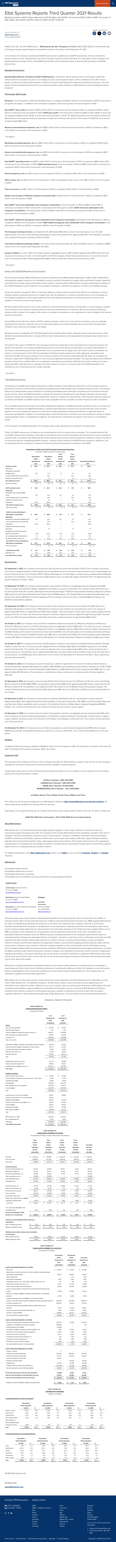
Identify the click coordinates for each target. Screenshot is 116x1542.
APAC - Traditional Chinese (41, 1508)
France (34, 1524)
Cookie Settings (63, 1538)
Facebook (86, 853)
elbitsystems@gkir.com (44, 911)
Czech (34, 1517)
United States (92, 1519)
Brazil (34, 1512)
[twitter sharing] (99, 34)
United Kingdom (92, 1517)
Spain (89, 1512)
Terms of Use (9, 1538)
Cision (104, 1538)
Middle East (64, 1517)
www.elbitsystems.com (14, 1487)
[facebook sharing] (94, 33)
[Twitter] (6, 1513)
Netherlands (64, 1521)
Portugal (90, 1505)
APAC (34, 1505)
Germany (35, 1526)
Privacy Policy (21, 1538)
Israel (61, 1510)
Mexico (62, 1515)
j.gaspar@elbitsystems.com (13, 892)
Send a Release (102, 3)
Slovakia (90, 1510)
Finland (34, 1521)
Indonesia (63, 1508)
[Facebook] (8, 1513)
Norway (62, 1524)
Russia (89, 1508)
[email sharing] (109, 33)
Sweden (90, 1515)
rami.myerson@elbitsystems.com (15, 902)
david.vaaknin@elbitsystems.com (15, 911)
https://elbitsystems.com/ (40, 853)
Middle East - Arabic (67, 1519)
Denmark (35, 1519)
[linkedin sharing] (104, 33)
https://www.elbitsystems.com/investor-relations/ (84, 801)
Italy (61, 1512)
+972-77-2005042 (13, 1505)
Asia (33, 1510)
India (61, 1505)
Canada (34, 1515)
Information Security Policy (37, 1538)
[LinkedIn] (11, 1513)
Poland (62, 1526)
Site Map (52, 1538)
